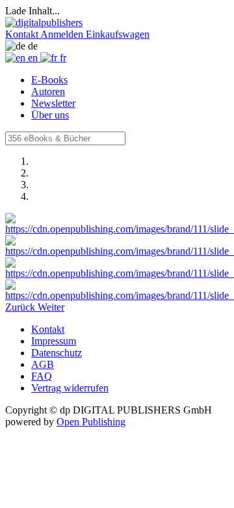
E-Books (49, 79)
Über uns (50, 114)
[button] (22, 34)
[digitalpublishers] (44, 22)
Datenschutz (56, 352)
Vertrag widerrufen (70, 387)
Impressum (53, 340)
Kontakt (47, 329)
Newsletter (53, 103)
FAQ (41, 376)
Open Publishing (91, 421)
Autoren (48, 91)
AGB (42, 364)
